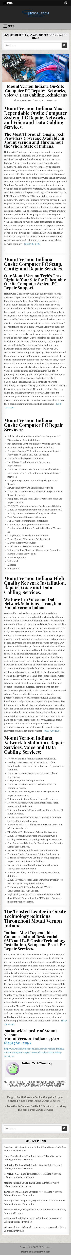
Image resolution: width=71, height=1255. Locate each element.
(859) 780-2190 (32, 244)
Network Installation (20, 1086)
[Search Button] (65, 2)
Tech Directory (24, 100)
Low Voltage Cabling (16, 1084)
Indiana (53, 100)
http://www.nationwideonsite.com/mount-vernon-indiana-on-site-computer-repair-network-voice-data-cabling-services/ (34, 1052)
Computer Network (57, 1082)
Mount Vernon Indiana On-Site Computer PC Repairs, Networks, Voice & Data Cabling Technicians (35, 90)
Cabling (17, 1082)
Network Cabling (33, 1084)
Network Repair (38, 1086)
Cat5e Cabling (28, 1082)
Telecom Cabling (53, 1086)
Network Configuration (53, 1084)
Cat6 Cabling (42, 1082)
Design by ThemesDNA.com (35, 1252)
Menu (10, 3)
